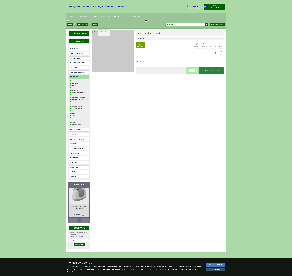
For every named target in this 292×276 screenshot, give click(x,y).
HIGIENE (72, 172)
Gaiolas (73, 104)
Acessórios (74, 81)
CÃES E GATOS (74, 134)
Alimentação (74, 83)
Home (70, 24)
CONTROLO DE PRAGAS (77, 139)
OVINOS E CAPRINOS (76, 148)
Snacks (73, 122)
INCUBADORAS (75, 158)
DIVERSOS (73, 176)
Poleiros (73, 117)
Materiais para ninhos (77, 111)
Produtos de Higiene (77, 120)
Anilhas (73, 85)
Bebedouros (74, 90)
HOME (71, 16)
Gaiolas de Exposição (77, 108)
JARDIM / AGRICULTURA (77, 63)
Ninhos (95, 24)
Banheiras (74, 87)
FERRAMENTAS (75, 58)
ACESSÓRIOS (74, 162)
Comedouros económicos (78, 99)
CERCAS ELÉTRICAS (76, 53)
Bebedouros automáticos (78, 92)
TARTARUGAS (74, 153)
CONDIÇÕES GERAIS (101, 16)
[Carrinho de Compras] (206, 7)
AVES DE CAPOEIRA (76, 129)
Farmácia (74, 101)
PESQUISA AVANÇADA (217, 24)
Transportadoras (76, 124)
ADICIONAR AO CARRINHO (211, 70)
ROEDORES (73, 144)
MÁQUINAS (73, 67)
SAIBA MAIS (215, 269)
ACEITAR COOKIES (215, 265)
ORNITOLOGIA (82, 24)
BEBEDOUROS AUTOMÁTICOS (75, 48)
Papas (73, 115)
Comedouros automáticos (78, 97)
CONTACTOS (135, 16)
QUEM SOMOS (84, 16)
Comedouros (74, 95)
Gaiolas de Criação (76, 106)
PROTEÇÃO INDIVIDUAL (77, 72)
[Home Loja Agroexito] (95, 7)
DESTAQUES (118, 16)
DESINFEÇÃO (74, 167)
